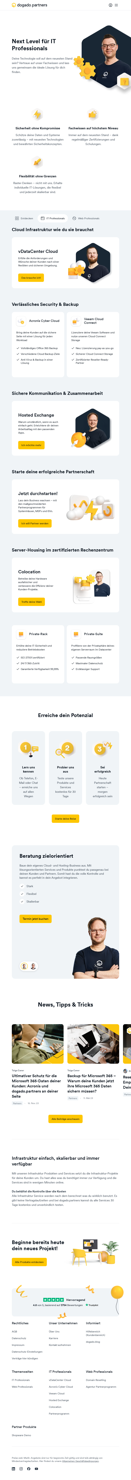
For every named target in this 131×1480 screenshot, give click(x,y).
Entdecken (27, 218)
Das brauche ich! (31, 277)
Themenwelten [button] (22, 1372)
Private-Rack (38, 634)
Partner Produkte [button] (24, 1427)
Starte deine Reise (65, 818)
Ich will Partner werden (34, 523)
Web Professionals (88, 218)
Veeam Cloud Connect (94, 321)
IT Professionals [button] (60, 1372)
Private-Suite (93, 634)
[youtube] (36, 1468)
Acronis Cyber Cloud (44, 321)
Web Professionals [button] (99, 1372)
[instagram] (21, 1468)
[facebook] (28, 1468)
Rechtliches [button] (20, 1323)
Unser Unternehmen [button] (63, 1323)
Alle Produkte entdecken (29, 1262)
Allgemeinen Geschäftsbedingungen (80, 1461)
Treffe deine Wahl (31, 601)
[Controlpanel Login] (110, 5)
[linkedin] (13, 1468)
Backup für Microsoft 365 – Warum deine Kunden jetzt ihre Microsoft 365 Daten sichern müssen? (91, 1083)
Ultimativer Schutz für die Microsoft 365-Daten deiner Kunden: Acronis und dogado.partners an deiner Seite (36, 1086)
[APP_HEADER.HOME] (30, 5)
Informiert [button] (93, 1323)
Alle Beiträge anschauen (65, 1119)
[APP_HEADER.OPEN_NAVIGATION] (116, 5)
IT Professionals (55, 218)
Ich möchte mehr (31, 445)
